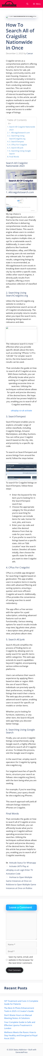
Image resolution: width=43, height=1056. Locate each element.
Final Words (14, 156)
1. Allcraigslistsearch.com (19, 132)
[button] (27, 4)
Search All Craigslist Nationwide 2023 (22, 128)
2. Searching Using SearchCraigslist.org (17, 137)
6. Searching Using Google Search (20, 152)
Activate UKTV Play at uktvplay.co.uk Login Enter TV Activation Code (19, 870)
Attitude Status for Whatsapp (22, 862)
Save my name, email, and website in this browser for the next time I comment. (21, 959)
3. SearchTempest (16, 141)
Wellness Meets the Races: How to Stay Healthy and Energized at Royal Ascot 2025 (20, 1035)
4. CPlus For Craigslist (18, 144)
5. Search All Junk (16, 147)
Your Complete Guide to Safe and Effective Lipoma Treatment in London (19, 1025)
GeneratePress (21, 1052)
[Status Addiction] (9, 4)
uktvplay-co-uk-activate (21, 410)
